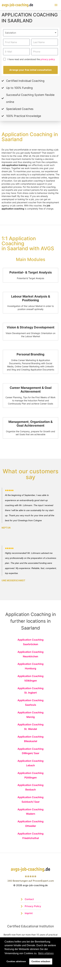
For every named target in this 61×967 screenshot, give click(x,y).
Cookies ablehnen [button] (16, 961)
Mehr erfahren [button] (46, 953)
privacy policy (48, 59)
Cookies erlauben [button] (40, 961)
